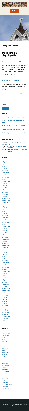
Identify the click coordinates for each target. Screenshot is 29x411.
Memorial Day (5, 363)
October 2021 (5, 269)
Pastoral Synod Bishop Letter (11, 80)
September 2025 (6, 181)
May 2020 (4, 301)
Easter (3, 347)
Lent (3, 360)
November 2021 (5, 267)
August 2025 (5, 183)
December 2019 (5, 311)
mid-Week (4, 367)
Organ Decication (6, 371)
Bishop (10, 74)
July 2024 (4, 207)
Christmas (4, 345)
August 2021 (5, 273)
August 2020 (5, 296)
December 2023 (6, 221)
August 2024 (5, 206)
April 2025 (4, 191)
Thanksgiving (5, 386)
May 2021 (4, 279)
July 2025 (4, 185)
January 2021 (5, 286)
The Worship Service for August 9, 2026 (13, 129)
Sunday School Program (7, 384)
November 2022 (6, 245)
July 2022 (4, 252)
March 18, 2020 (5, 93)
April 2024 (4, 213)
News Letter (5, 369)
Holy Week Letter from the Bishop (12, 62)
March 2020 (5, 305)
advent (3, 332)
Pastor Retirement (6, 375)
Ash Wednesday (5, 335)
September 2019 (6, 316)
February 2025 (5, 194)
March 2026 (5, 170)
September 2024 (6, 204)
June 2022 (4, 254)
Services (4, 380)
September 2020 (6, 294)
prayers (4, 376)
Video (3, 390)
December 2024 (6, 198)
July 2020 (4, 297)
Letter (14, 74)
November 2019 (5, 312)
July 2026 (4, 162)
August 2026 (5, 161)
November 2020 (6, 290)
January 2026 (5, 174)
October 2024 (5, 202)
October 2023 (5, 224)
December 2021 (5, 266)
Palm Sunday (5, 373)
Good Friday (5, 348)
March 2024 (5, 215)
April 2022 (4, 258)
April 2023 (4, 236)
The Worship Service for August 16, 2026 (13, 126)
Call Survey (4, 341)
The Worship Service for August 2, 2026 (13, 133)
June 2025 (4, 187)
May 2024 (4, 211)
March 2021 (4, 282)
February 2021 (5, 284)
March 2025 (5, 192)
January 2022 (5, 264)
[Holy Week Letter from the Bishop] (9, 53)
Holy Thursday (5, 352)
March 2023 (5, 237)
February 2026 (5, 172)
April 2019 (4, 322)
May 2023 (4, 234)
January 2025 (5, 196)
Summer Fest (5, 382)
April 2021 (4, 281)
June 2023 (4, 232)
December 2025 (6, 176)
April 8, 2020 (5, 74)
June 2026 (4, 164)
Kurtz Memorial (5, 358)
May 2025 (4, 189)
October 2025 (5, 179)
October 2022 (5, 247)
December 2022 (6, 243)
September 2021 (6, 271)
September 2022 (6, 249)
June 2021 (4, 277)
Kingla (3, 356)
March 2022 (5, 260)
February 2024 (5, 217)
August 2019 (5, 318)
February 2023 (5, 239)
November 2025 (6, 177)
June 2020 (4, 299)
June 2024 (4, 209)
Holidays (4, 350)
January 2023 (5, 241)
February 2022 (5, 262)
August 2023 (5, 228)
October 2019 (5, 314)
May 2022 (4, 256)
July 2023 (4, 230)
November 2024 (6, 200)
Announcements (13, 93)
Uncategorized (5, 388)
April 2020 (4, 303)
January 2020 (5, 309)
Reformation (5, 378)
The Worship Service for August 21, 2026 (13, 117)
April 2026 (4, 168)
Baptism (4, 337)
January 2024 (5, 219)
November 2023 (6, 222)
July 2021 (4, 275)
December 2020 (6, 288)
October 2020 (5, 292)
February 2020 (5, 307)
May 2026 (4, 166)
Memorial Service (6, 365)
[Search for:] (14, 104)
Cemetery (4, 343)
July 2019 (4, 320)
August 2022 (5, 251)
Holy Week (4, 354)
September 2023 (6, 226)
